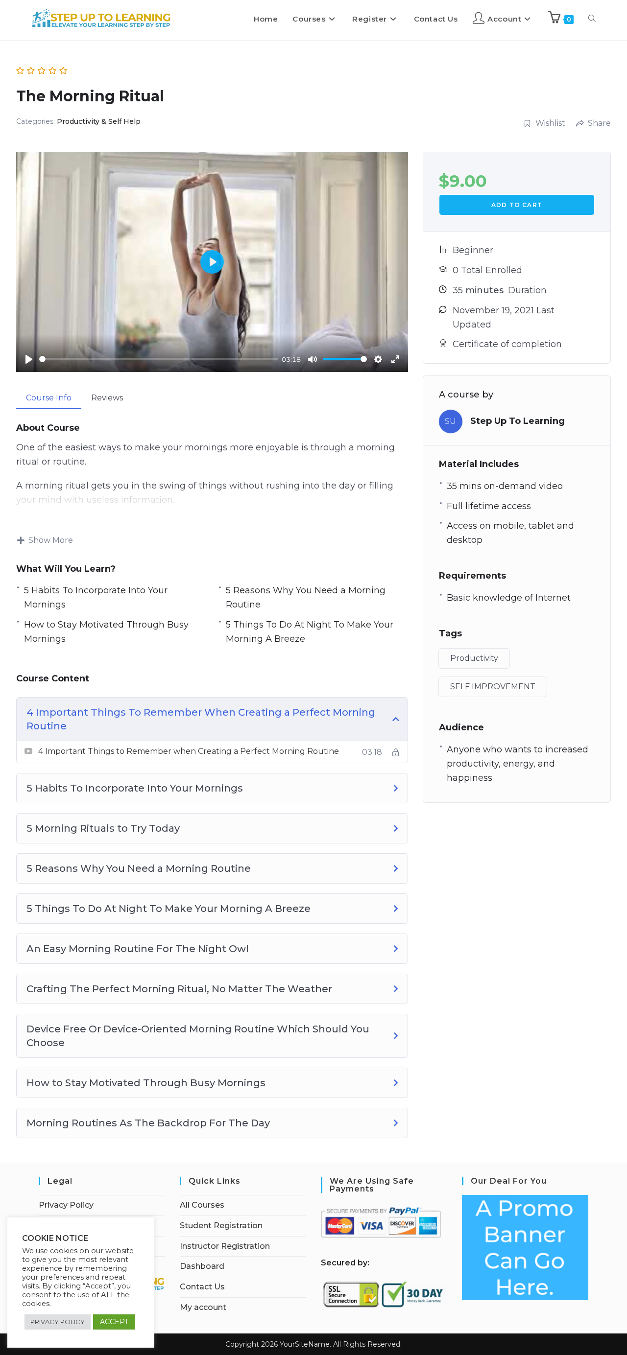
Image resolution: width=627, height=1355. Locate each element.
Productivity (474, 658)
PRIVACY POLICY (57, 1322)
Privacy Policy (66, 1205)
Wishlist (550, 123)
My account (203, 1307)
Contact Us (202, 1286)
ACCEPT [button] (114, 1321)
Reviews (107, 397)
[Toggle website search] (592, 19)
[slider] (158, 359)
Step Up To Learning (517, 421)
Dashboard (202, 1266)
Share (599, 123)
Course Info (49, 397)
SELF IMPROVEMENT (492, 686)
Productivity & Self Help (99, 121)
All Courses (202, 1205)
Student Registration (221, 1225)
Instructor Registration (225, 1246)
